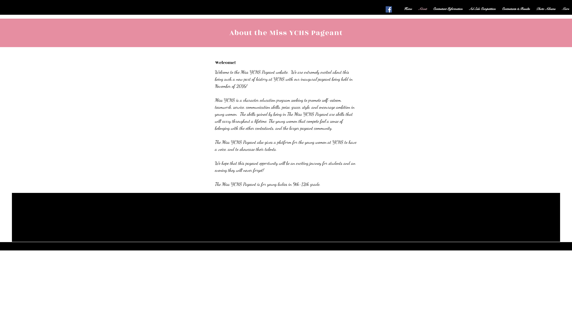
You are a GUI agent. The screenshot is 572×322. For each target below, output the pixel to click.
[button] (448, 9)
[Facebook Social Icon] (389, 9)
